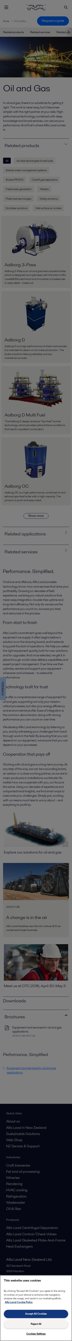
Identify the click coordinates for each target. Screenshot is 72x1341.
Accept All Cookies (36, 1314)
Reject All (36, 1324)
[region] (36, 1308)
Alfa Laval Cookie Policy (19, 1302)
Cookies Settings (36, 1334)
